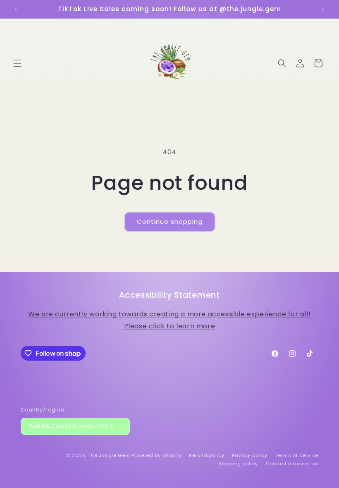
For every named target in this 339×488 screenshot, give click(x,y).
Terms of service (296, 455)
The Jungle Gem (109, 455)
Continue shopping (170, 221)
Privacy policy (249, 455)
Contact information (292, 463)
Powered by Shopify (156, 455)
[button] (17, 63)
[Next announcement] (323, 9)
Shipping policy (238, 463)
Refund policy (206, 455)
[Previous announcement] (16, 9)
